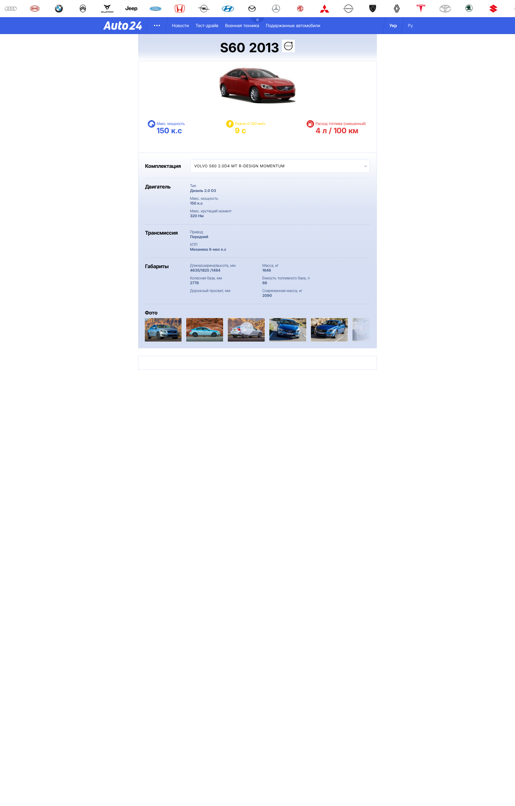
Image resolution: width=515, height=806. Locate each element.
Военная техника (242, 25)
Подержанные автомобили (293, 25)
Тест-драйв (207, 25)
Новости (180, 25)
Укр (393, 25)
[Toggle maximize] (246, 328)
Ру (410, 25)
